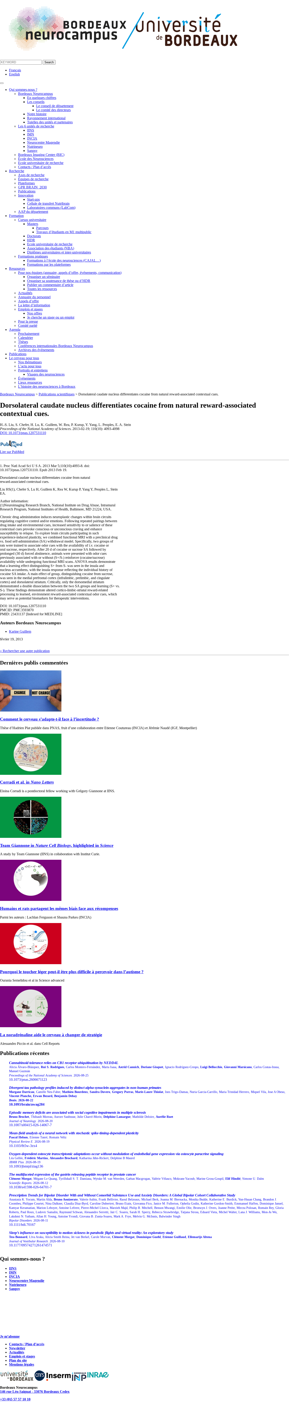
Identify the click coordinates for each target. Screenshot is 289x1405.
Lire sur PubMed (12, 452)
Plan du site (18, 1360)
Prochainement (28, 334)
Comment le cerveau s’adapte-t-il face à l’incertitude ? (49, 719)
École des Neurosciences (36, 159)
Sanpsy (32, 151)
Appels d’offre (28, 301)
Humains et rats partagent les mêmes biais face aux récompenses (59, 908)
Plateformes (26, 183)
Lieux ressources (30, 382)
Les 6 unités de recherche (36, 126)
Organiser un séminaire (43, 277)
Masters (32, 224)
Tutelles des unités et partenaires (50, 122)
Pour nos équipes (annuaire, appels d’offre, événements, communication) (69, 273)
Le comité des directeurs (53, 110)
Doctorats (34, 236)
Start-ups (33, 199)
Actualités (25, 293)
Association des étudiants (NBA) (50, 248)
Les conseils (35, 102)
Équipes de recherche (33, 179)
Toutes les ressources (42, 289)
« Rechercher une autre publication (25, 651)
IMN (30, 134)
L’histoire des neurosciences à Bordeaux (46, 386)
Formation (16, 216)
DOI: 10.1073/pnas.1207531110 (23, 433)
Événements (26, 378)
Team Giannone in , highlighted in (56, 845)
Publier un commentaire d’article (50, 285)
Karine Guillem (20, 631)
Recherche (16, 171)
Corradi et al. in (27, 782)
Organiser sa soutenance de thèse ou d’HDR (58, 281)
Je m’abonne (10, 1336)
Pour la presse (28, 321)
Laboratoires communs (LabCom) (51, 207)
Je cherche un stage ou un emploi (50, 317)
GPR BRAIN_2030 (32, 187)
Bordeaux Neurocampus (35, 94)
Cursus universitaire (32, 220)
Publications (26, 191)
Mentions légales (21, 1364)
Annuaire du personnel (34, 297)
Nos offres (34, 313)
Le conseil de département (54, 106)
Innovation (25, 195)
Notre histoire (37, 114)
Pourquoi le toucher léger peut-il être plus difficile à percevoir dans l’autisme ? (72, 971)
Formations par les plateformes (49, 264)
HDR (31, 240)
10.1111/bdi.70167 (146, 1209)
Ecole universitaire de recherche (40, 163)
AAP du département (33, 212)
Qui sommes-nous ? (23, 90)
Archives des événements (36, 350)
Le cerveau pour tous (24, 358)
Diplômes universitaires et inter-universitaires (59, 252)
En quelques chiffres (41, 98)
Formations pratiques (33, 256)
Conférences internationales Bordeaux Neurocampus (55, 346)
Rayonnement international (46, 118)
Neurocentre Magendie (43, 142)
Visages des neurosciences (46, 374)
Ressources (17, 268)
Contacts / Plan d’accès (34, 167)
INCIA (32, 138)
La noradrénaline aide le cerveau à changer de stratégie (51, 1034)
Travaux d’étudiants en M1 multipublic (63, 232)
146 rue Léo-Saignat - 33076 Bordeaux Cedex (35, 1391)
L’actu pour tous (29, 366)
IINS (30, 130)
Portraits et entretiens (33, 370)
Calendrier (25, 338)
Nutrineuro (35, 146)
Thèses (23, 342)
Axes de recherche (31, 175)
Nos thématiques (30, 362)
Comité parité (27, 325)
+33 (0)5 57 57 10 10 (15, 1399)
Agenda (14, 329)
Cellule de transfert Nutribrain (48, 203)
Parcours (42, 228)
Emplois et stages (30, 309)
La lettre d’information (34, 305)
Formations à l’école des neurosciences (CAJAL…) (64, 260)
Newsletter (17, 1348)
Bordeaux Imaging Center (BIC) (41, 155)
